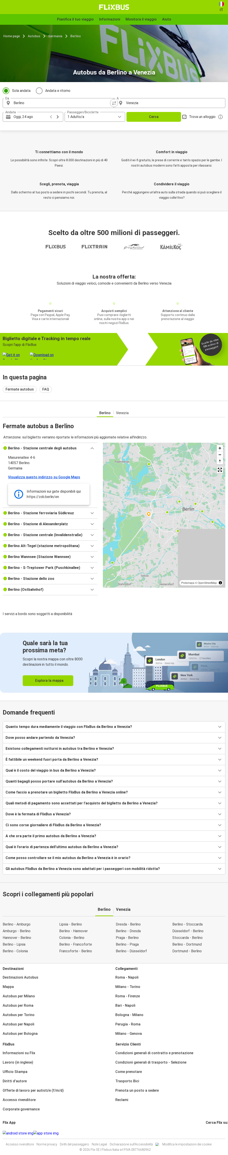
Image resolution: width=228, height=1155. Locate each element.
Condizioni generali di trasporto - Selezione (150, 1062)
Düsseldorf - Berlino (188, 931)
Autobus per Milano (19, 996)
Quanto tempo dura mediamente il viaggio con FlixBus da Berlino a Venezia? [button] (69, 727)
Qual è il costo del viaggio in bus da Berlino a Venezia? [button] (51, 770)
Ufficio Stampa (15, 1072)
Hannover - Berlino (17, 938)
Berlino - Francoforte (75, 944)
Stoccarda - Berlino (187, 938)
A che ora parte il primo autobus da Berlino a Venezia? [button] (51, 836)
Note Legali (99, 1144)
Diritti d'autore (15, 1081)
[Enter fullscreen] (220, 470)
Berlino (75, 36)
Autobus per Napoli (18, 1024)
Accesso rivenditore (19, 1100)
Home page (11, 36)
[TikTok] (213, 1133)
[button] (50, 448)
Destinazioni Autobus (20, 977)
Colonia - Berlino (71, 938)
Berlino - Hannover (73, 931)
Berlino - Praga (127, 944)
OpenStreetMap (207, 583)
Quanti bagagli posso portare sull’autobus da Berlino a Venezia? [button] (59, 781)
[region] (164, 515)
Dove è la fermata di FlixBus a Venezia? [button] (38, 814)
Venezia (122, 413)
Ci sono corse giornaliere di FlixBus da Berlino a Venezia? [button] (53, 825)
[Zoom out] (220, 454)
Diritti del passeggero (74, 1144)
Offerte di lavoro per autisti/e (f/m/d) (33, 1090)
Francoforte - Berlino (75, 951)
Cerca (154, 117)
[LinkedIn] (210, 1133)
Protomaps (187, 583)
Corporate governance (21, 1109)
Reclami (121, 1100)
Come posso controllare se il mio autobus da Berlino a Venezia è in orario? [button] (68, 858)
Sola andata (21, 91)
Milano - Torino (127, 987)
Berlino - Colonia (15, 951)
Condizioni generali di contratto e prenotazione (154, 1053)
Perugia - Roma (127, 1024)
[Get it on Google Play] (18, 1133)
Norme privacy (47, 1144)
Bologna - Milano (129, 1015)
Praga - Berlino (127, 938)
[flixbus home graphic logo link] (114, 7)
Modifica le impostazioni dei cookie (187, 1144)
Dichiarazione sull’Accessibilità (131, 1144)
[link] (114, 663)
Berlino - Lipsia (14, 944)
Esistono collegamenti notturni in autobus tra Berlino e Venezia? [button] (60, 748)
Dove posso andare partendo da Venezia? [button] (40, 738)
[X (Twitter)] (211, 1133)
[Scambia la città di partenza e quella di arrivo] (114, 103)
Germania (55, 36)
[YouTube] (209, 1133)
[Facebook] (206, 1133)
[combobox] (62, 103)
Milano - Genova (128, 1033)
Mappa (8, 987)
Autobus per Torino (19, 1015)
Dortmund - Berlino (187, 951)
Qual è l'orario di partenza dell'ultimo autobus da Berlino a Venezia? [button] (62, 847)
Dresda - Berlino (128, 924)
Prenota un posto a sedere (137, 1090)
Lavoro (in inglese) (18, 1062)
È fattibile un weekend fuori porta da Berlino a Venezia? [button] (52, 759)
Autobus (34, 36)
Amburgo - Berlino (17, 931)
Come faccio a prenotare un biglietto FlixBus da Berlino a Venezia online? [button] (67, 792)
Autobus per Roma (18, 1005)
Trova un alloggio (202, 117)
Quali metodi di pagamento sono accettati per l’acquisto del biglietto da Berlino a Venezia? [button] (82, 803)
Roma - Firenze (127, 996)
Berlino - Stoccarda (187, 924)
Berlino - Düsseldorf (131, 951)
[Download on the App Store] (46, 1133)
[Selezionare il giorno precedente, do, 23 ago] (51, 117)
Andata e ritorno (57, 91)
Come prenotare (128, 1072)
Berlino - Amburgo (17, 924)
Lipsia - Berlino (70, 924)
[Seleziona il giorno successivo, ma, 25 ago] (57, 117)
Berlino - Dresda (128, 931)
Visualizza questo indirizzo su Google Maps (44, 477)
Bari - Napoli (125, 1005)
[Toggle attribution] (220, 582)
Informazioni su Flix (19, 1053)
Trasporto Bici (127, 1081)
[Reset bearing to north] (220, 461)
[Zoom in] (220, 448)
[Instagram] (207, 1133)
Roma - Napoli (126, 977)
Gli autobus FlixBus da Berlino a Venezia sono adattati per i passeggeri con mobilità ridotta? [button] (83, 869)
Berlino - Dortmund (187, 944)
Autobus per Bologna (20, 1033)
